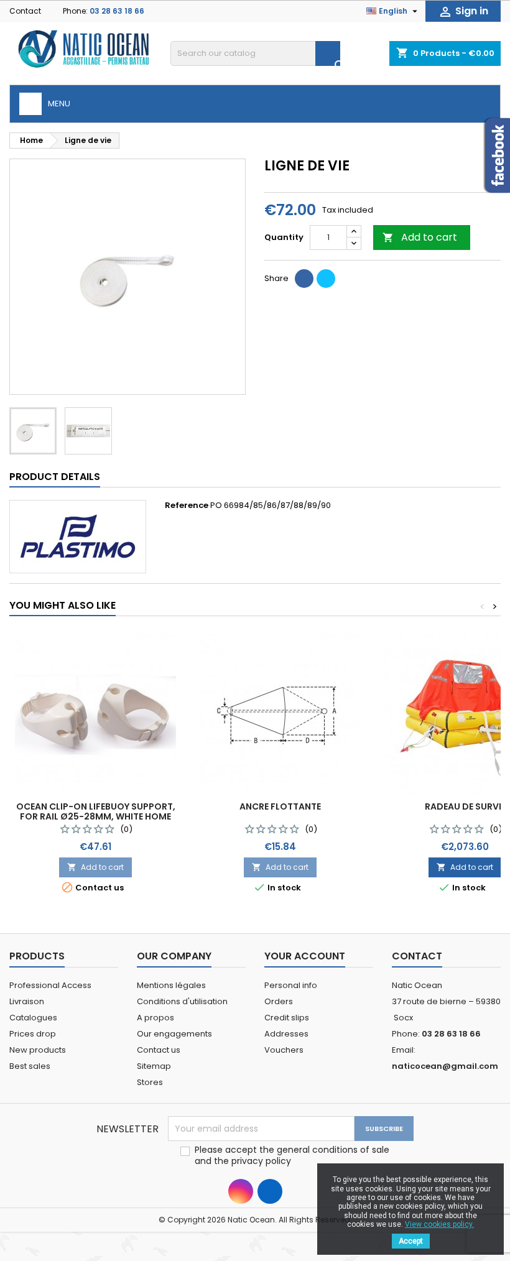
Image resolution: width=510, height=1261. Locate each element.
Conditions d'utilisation (182, 1001)
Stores (150, 1082)
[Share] (304, 278)
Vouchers (284, 1050)
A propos (155, 1017)
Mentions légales (171, 985)
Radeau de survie (465, 806)
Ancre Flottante (280, 806)
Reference (186, 505)
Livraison (26, 1001)
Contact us (158, 1050)
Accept (411, 1241)
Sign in (463, 11)
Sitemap (154, 1066)
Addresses (286, 1034)
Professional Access (50, 985)
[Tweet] (326, 278)
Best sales (29, 1066)
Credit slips (286, 1017)
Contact (25, 11)
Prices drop (32, 1034)
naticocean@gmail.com (445, 1066)
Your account (304, 956)
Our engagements (174, 1034)
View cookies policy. (439, 1224)
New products (37, 1050)
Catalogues (33, 1017)
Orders (278, 1001)
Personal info (290, 985)
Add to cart (419, 237)
